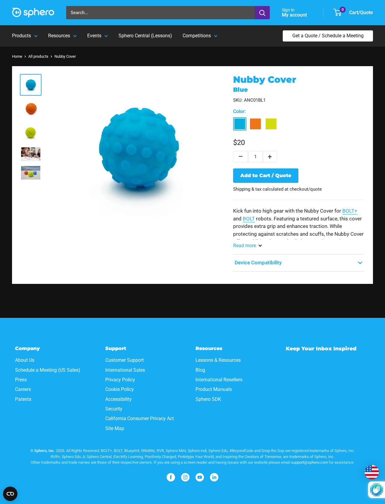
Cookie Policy (119, 389)
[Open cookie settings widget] (10, 494)
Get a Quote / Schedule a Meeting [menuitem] (328, 35)
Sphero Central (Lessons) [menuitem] (145, 35)
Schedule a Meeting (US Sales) (47, 370)
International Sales (125, 370)
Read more (244, 245)
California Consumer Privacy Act (139, 418)
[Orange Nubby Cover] (255, 123)
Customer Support (124, 360)
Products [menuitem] (21, 35)
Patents (23, 399)
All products (38, 56)
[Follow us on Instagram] (185, 477)
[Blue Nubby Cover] (239, 123)
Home (17, 56)
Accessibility (118, 399)
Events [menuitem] (94, 35)
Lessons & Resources (218, 360)
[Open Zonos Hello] (372, 472)
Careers (23, 389)
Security (113, 409)
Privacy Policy (120, 380)
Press (21, 380)
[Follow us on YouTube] (200, 477)
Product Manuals (214, 389)
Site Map (114, 428)
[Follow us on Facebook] (171, 477)
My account (295, 15)
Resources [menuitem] (59, 35)
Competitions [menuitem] (197, 35)
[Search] (262, 12)
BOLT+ (349, 211)
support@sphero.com (309, 462)
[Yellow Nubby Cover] (271, 123)
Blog (200, 370)
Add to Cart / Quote (265, 175)
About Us (24, 360)
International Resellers (219, 380)
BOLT (249, 219)
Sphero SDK (208, 399)
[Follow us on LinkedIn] (214, 477)
